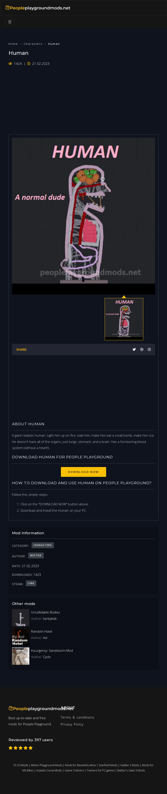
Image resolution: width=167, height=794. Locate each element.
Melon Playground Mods (46, 765)
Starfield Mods (108, 765)
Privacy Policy (72, 724)
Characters (33, 44)
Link (31, 583)
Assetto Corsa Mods (49, 770)
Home (13, 44)
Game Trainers (74, 770)
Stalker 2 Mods (129, 765)
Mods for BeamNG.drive (80, 765)
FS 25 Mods (20, 765)
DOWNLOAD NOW (83, 472)
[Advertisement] (83, 97)
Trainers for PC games (101, 770)
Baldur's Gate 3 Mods (131, 770)
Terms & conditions (77, 717)
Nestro (36, 555)
